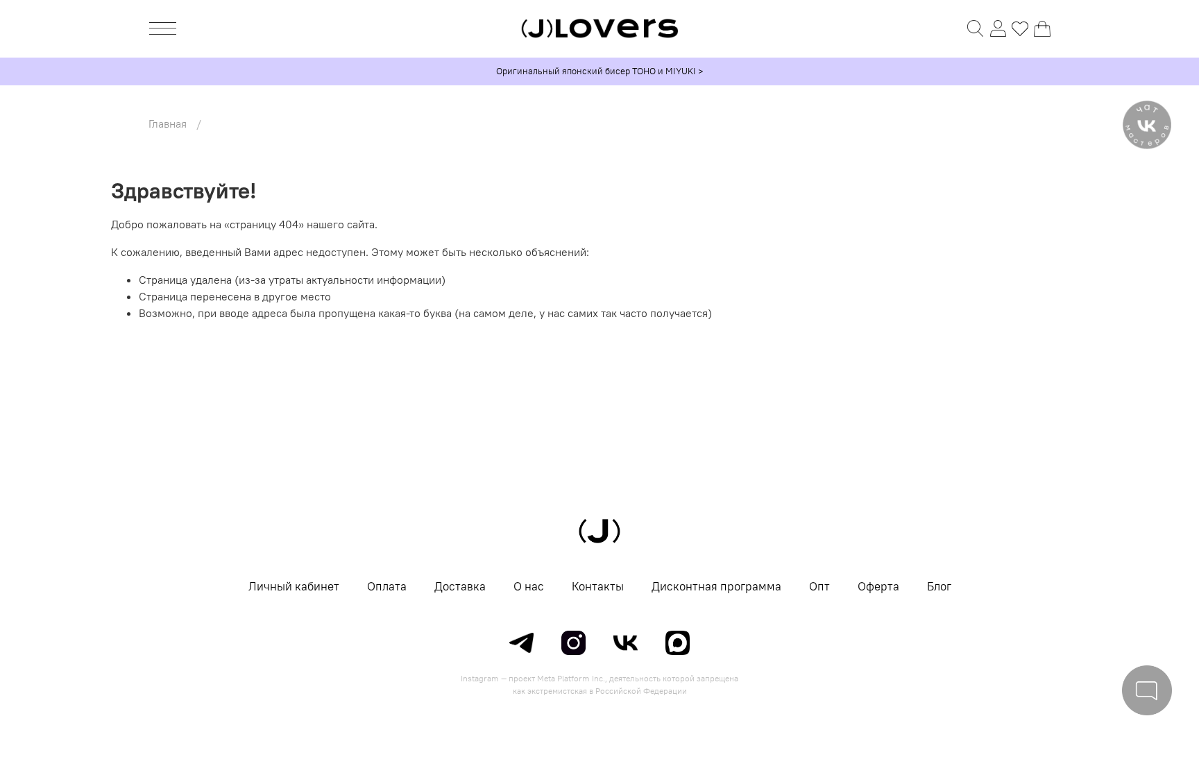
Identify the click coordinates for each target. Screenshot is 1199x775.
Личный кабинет (293, 586)
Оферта (878, 586)
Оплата (387, 586)
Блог (939, 586)
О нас (528, 586)
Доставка (460, 586)
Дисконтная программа (716, 586)
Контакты (598, 586)
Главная (167, 123)
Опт (819, 586)
